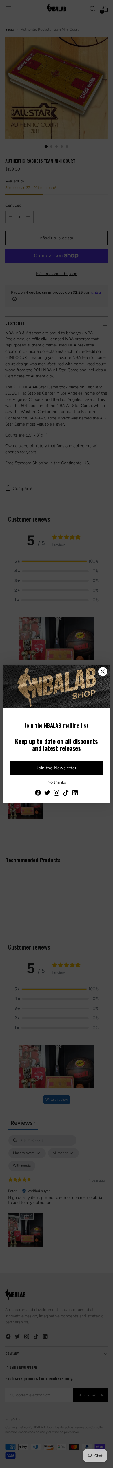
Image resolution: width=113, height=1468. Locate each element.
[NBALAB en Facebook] (37, 793)
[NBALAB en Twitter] (47, 793)
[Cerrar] (102, 671)
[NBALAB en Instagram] (56, 793)
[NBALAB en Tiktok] (65, 793)
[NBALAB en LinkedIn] (75, 793)
